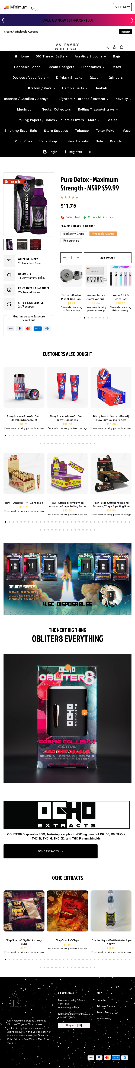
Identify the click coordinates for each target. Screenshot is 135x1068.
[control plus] (79, 257)
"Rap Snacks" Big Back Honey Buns (24, 942)
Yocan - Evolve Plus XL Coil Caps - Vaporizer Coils (71, 297)
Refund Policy (104, 1012)
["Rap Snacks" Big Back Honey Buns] (24, 912)
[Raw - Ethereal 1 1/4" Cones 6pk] (24, 475)
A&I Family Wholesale (67, 47)
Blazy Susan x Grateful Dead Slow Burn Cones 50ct (24, 418)
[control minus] (63, 257)
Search (101, 1000)
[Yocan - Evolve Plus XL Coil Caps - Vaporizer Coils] (71, 277)
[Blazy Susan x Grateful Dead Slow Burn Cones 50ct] (24, 389)
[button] (84, 318)
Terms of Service (106, 1006)
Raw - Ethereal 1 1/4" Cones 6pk (24, 502)
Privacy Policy (104, 1018)
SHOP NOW (122, 6)
